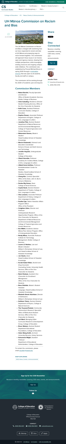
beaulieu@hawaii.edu (57, 82)
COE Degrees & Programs (54, 2)
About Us (22, 6)
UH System (34, 442)
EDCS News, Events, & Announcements (27, 359)
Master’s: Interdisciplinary (27, 9)
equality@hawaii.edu (26, 351)
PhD (41, 9)
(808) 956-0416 (55, 85)
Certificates (33, 6)
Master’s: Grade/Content (49, 6)
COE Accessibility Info (45, 442)
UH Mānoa (26, 442)
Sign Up (52, 63)
